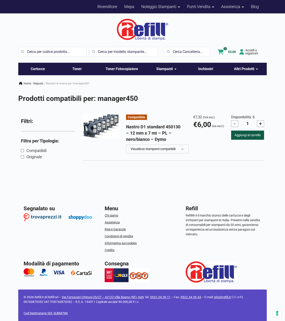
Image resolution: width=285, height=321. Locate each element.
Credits (109, 250)
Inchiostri (205, 69)
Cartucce (38, 69)
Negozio (38, 83)
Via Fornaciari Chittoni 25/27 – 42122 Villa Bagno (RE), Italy (103, 297)
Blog (255, 6)
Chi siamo (111, 215)
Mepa (129, 6)
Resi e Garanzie (115, 229)
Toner (77, 69)
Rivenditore (107, 6)
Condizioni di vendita (119, 236)
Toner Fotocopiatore (122, 69)
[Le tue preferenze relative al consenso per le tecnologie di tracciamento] (277, 313)
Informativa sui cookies (121, 243)
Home (27, 83)
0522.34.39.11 (160, 297)
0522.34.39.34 (191, 297)
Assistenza (112, 222)
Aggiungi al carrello (247, 135)
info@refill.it (222, 297)
